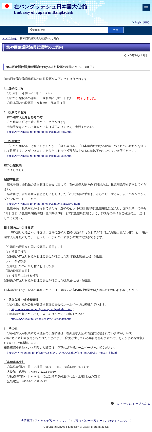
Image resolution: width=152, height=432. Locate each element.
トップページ (9, 38)
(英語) (142, 22)
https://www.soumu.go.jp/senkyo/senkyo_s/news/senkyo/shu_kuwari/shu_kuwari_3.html (62, 352)
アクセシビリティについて (52, 420)
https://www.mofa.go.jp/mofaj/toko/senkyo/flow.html (39, 131)
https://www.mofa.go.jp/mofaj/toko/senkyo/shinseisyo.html (43, 203)
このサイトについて (118, 420)
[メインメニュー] (146, 7)
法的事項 (26, 420)
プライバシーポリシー (88, 420)
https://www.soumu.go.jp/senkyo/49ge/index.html (41, 309)
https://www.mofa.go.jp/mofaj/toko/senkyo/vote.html (39, 155)
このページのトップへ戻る (132, 403)
